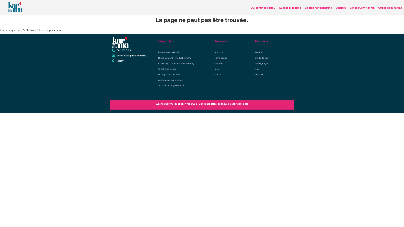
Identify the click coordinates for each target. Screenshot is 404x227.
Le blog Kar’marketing (318, 7)
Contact (341, 7)
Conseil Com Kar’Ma (361, 7)
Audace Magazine (290, 7)
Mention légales (208, 103)
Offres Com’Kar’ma (390, 7)
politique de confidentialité (233, 103)
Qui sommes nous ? (263, 7)
